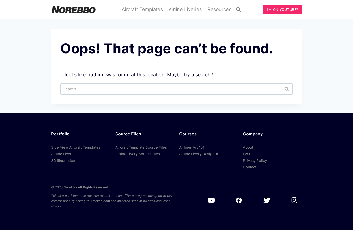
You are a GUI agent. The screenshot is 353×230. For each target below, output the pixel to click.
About (248, 147)
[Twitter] (266, 200)
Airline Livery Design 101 (200, 154)
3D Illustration (63, 160)
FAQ (246, 154)
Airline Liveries (185, 9)
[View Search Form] (238, 9)
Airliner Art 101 (191, 147)
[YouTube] (211, 200)
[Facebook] (239, 200)
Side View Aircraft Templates (75, 147)
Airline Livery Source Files (137, 154)
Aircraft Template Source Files (141, 147)
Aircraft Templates (142, 9)
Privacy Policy (255, 160)
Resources (219, 9)
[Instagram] (294, 200)
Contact (249, 167)
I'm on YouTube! (282, 10)
